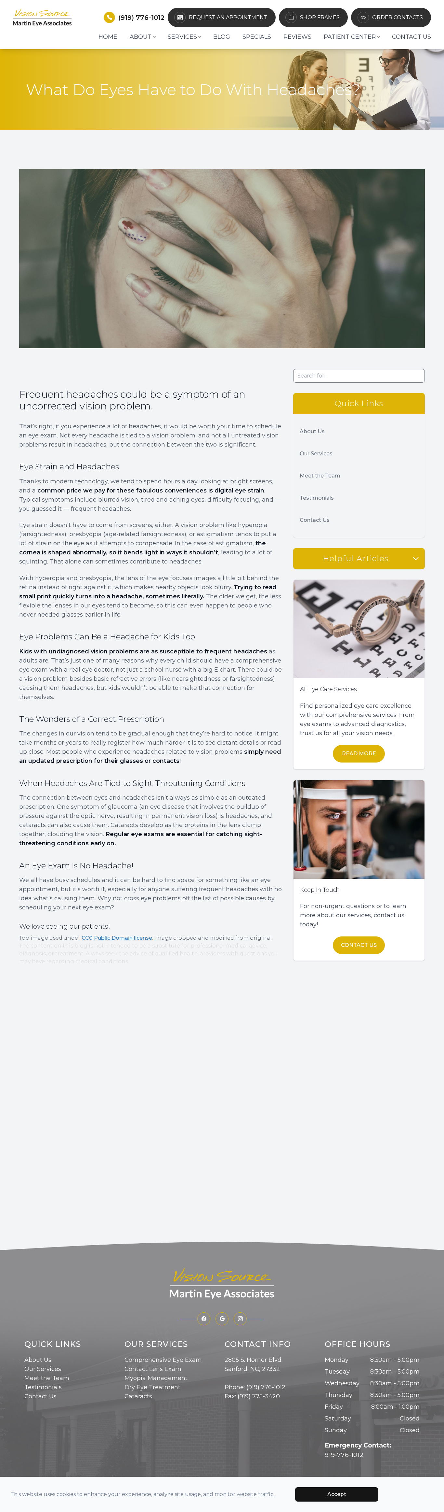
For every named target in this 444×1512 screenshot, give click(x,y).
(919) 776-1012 (141, 17)
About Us (312, 431)
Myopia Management (156, 1378)
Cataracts (138, 1396)
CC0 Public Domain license (117, 938)
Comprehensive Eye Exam (163, 1359)
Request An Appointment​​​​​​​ (228, 18)
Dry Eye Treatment (152, 1387)
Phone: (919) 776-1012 (255, 1387)
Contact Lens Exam (152, 1369)
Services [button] (182, 36)
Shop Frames (320, 18)
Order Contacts (397, 18)
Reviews (297, 36)
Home (107, 36)
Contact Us (411, 36)
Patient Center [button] (350, 36)
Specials (256, 36)
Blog (221, 36)
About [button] (140, 36)
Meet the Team (320, 476)
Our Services (316, 453)
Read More (359, 753)
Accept (336, 1494)
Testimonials (317, 498)
